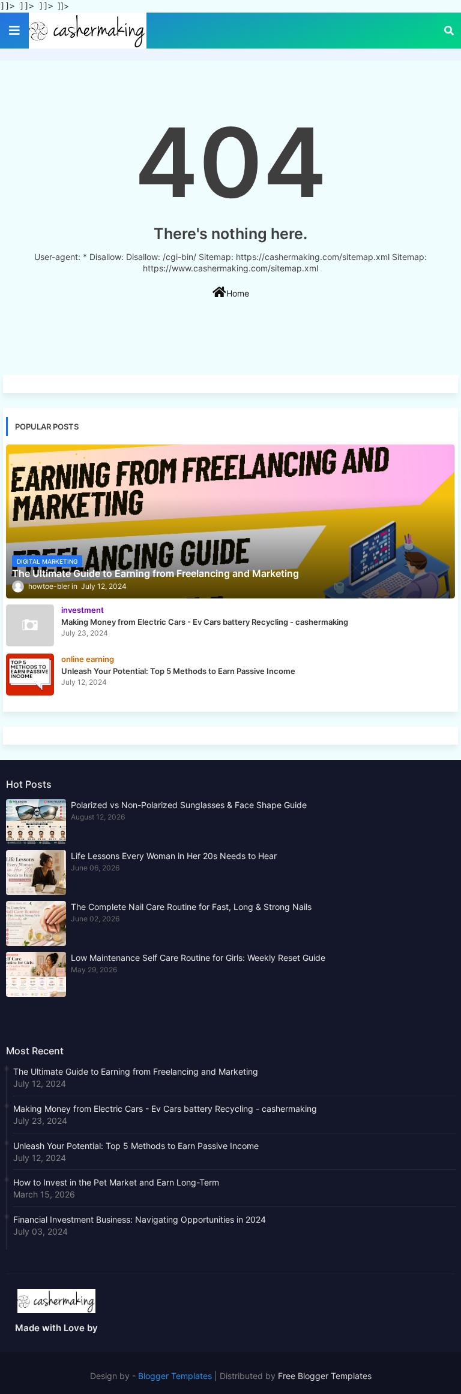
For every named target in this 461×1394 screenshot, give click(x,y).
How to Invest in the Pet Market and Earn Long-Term (116, 1182)
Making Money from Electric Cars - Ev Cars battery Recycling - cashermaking (165, 1108)
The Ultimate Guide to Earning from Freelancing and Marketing (135, 1071)
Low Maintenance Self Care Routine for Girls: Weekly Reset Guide (198, 957)
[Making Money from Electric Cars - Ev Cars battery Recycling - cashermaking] (30, 625)
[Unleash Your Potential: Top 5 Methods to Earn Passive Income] (30, 675)
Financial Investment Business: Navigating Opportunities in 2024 (139, 1219)
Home (237, 293)
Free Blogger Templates (325, 1376)
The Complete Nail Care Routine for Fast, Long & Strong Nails (191, 907)
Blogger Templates (175, 1376)
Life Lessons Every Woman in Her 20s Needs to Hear (174, 856)
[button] (449, 31)
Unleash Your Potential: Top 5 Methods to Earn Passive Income (136, 1146)
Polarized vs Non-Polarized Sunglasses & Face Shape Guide (189, 805)
